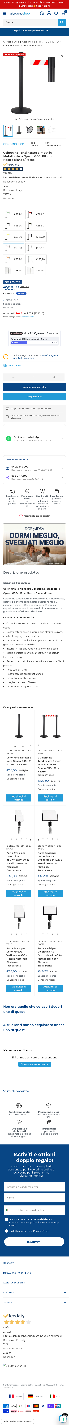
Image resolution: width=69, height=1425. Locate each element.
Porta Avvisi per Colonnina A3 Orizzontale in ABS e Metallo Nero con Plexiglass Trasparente (50, 862)
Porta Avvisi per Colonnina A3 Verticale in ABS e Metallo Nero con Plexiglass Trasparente (16, 957)
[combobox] (10, 1210)
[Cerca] (62, 22)
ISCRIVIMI (34, 1241)
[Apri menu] (4, 14)
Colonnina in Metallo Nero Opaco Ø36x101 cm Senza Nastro (18, 761)
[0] (63, 13)
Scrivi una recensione (34, 1064)
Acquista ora (34, 396)
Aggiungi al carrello (34, 387)
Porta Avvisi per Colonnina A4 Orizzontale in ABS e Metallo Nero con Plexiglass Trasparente (50, 957)
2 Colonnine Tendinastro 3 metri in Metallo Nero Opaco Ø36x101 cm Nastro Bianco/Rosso (49, 766)
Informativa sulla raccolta (17, 1421)
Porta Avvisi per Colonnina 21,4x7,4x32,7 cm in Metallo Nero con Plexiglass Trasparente (17, 862)
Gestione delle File (32, 41)
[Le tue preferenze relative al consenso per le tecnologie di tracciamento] (63, 1419)
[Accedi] (49, 13)
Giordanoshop (13, 144)
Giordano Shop (11, 41)
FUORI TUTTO (52, 41)
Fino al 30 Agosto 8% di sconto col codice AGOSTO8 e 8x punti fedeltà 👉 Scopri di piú (34, 4)
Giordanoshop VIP (28, 317)
